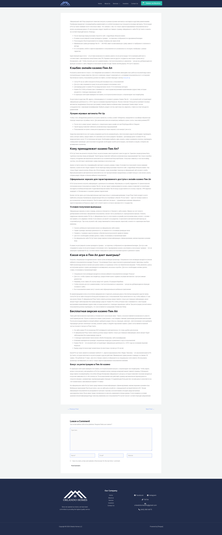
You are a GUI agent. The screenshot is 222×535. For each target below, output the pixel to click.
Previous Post (73, 409)
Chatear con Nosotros (153, 3)
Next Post (150, 409)
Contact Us (134, 3)
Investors (125, 3)
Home (100, 3)
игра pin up (126, 78)
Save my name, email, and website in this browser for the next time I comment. (96, 461)
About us (111, 498)
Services (115, 3)
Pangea (160, 526)
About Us (107, 3)
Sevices (111, 500)
